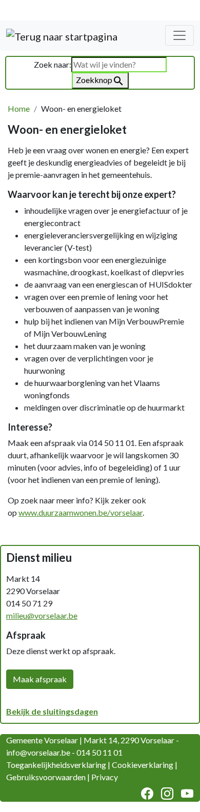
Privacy (104, 777)
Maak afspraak (40, 679)
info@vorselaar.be (38, 752)
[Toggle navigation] (179, 35)
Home (19, 108)
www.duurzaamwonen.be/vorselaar (80, 512)
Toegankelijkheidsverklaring (56, 764)
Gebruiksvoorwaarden (46, 777)
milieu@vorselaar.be (41, 615)
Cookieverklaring (142, 764)
